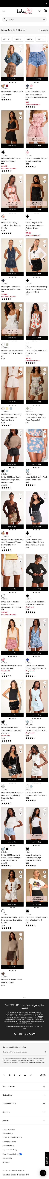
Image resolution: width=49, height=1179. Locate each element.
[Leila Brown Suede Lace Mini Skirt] (12, 948)
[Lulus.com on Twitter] (19, 1075)
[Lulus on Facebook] (14, 1075)
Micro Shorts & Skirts (12, 29)
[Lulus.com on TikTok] (30, 1075)
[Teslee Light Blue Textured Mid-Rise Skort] (37, 696)
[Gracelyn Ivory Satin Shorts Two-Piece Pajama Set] (12, 319)
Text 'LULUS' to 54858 (24, 1034)
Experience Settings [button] (10, 1150)
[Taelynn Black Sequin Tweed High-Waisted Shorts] (37, 191)
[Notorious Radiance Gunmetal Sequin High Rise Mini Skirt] (12, 761)
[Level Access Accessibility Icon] (43, 1075)
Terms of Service (25, 1060)
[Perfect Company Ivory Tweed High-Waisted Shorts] (12, 383)
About (5, 1121)
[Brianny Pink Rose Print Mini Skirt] (12, 634)
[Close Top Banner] (46, 3)
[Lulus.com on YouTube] (25, 1075)
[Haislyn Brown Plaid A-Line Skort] (12, 60)
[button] (32, 30)
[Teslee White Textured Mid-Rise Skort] (37, 761)
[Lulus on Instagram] (4, 1075)
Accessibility (7, 1158)
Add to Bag (12, 79)
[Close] (47, 1154)
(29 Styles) (43, 30)
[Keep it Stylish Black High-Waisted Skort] (37, 885)
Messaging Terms (18, 1017)
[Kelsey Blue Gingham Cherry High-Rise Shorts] (37, 634)
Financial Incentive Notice (10, 1062)
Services (6, 1112)
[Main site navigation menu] (4, 11)
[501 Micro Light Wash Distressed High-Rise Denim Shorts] (12, 823)
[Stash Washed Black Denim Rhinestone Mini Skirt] (37, 507)
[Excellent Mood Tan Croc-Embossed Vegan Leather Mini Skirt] (12, 507)
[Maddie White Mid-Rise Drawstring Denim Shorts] (12, 570)
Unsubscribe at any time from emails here (32, 1062)
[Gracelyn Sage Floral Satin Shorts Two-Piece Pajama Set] (37, 383)
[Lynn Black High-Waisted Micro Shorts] (37, 570)
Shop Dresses (9, 1086)
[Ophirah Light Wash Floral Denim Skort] (37, 445)
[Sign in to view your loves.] (39, 11)
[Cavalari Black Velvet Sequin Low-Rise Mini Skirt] (12, 696)
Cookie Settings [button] (8, 1146)
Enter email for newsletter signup (15, 1052)
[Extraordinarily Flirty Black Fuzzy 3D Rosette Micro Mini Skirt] (37, 255)
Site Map (6, 1162)
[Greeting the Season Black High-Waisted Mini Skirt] (37, 823)
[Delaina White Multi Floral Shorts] (37, 319)
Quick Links (8, 1095)
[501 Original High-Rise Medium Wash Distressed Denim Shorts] (37, 60)
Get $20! (47, 1160)
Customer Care (9, 1103)
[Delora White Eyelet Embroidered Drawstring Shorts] (12, 885)
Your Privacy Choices (11, 1154)
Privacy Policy (28, 1017)
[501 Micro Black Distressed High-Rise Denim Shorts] (12, 445)
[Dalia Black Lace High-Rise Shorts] (12, 127)
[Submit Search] (44, 19)
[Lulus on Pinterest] (9, 1075)
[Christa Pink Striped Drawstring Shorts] (37, 127)
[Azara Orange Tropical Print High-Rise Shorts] (12, 191)
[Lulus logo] (24, 11)
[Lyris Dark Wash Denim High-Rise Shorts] (12, 255)
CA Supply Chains (9, 1142)
